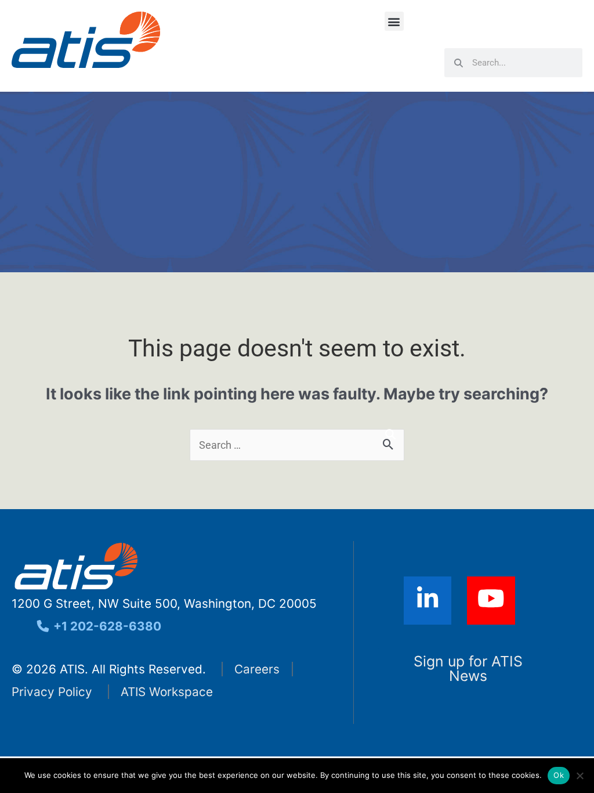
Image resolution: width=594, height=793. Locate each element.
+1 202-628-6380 (105, 626)
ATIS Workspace (167, 691)
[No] (579, 775)
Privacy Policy (52, 691)
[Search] (390, 434)
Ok (558, 775)
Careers (257, 669)
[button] (394, 21)
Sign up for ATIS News (468, 668)
